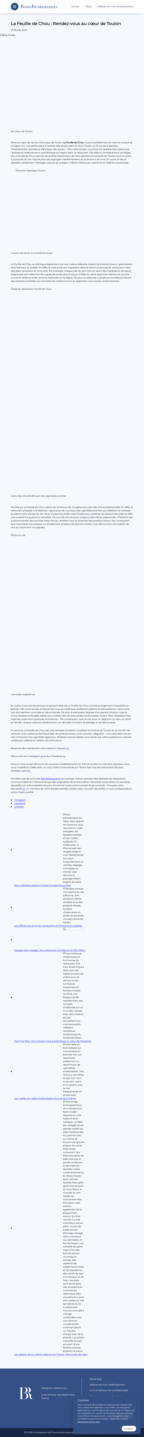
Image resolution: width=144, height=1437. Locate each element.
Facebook (19, 803)
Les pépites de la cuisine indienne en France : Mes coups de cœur (51, 1354)
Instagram (20, 800)
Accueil (75, 6)
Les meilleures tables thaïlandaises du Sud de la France (45, 1098)
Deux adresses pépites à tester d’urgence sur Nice (42, 885)
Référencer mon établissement (115, 6)
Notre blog (96, 1379)
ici (68, 748)
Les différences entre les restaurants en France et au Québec (48, 925)
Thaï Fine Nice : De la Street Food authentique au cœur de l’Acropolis (52, 1041)
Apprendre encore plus (89, 1422)
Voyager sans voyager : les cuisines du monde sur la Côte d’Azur (49, 950)
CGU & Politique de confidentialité (109, 1390)
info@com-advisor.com (54, 1388)
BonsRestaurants (50, 778)
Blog (88, 6)
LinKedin (19, 806)
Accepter (128, 1428)
